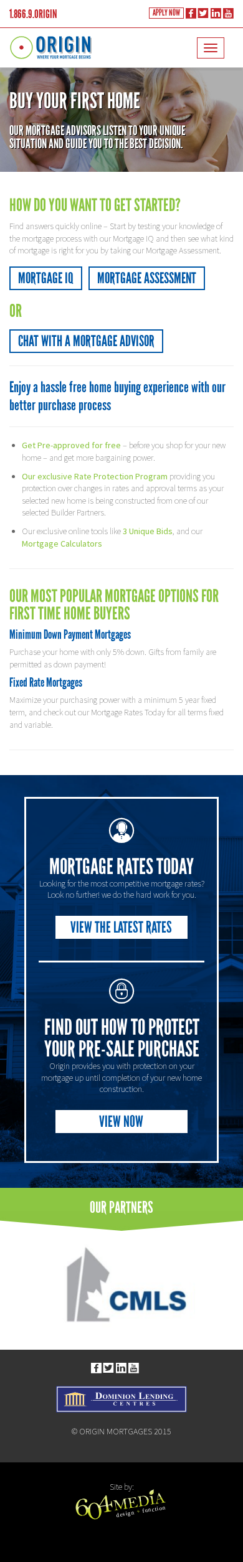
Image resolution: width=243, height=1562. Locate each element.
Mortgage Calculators (62, 543)
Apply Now (166, 12)
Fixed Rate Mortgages (45, 682)
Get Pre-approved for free (71, 445)
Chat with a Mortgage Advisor (86, 341)
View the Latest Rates (121, 927)
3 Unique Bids (148, 531)
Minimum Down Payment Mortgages (70, 634)
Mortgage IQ (46, 278)
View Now (121, 1121)
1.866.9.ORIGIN (33, 14)
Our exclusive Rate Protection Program (95, 476)
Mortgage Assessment (146, 278)
